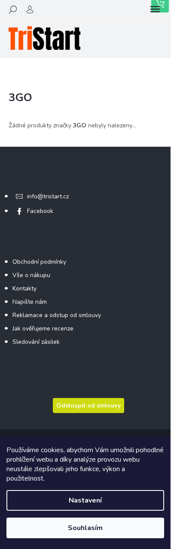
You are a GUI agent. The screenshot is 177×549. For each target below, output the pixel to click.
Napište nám (29, 302)
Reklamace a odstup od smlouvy (56, 315)
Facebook (40, 211)
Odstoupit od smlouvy (88, 405)
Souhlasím (85, 528)
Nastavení (85, 500)
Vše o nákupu (31, 275)
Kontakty (24, 288)
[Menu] (155, 9)
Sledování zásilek (36, 342)
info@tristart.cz (48, 196)
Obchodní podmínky (39, 262)
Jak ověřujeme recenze (42, 328)
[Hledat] (12, 9)
